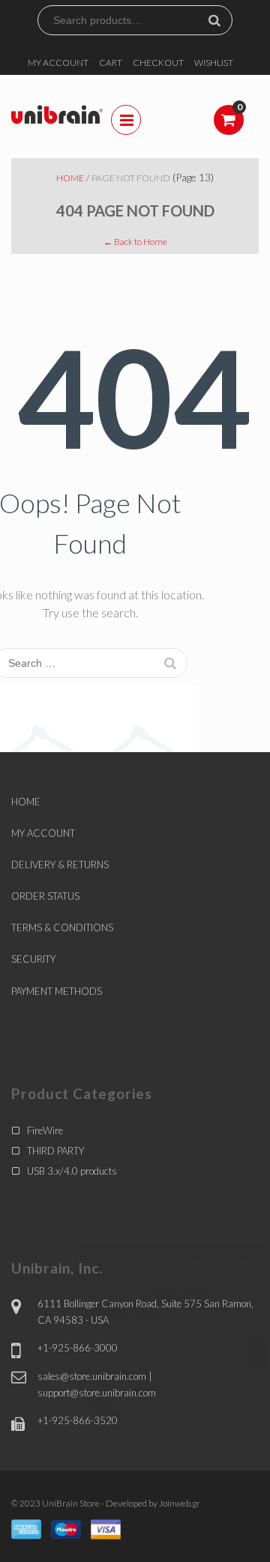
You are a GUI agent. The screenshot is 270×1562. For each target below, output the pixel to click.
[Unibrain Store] (57, 113)
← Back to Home (135, 241)
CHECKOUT (158, 62)
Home (70, 178)
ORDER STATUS (45, 896)
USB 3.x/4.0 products (72, 1171)
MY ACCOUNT (58, 62)
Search (220, 20)
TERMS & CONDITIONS (62, 927)
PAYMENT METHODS (56, 991)
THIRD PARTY (55, 1151)
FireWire (45, 1130)
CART (110, 62)
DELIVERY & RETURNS (60, 865)
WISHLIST (213, 62)
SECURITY (33, 959)
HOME (25, 802)
